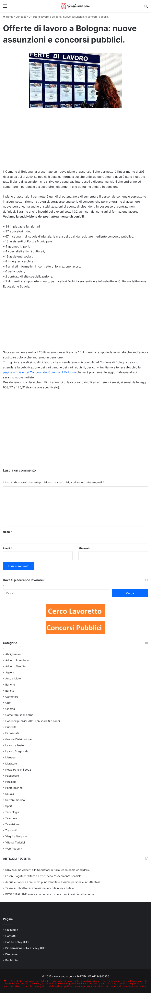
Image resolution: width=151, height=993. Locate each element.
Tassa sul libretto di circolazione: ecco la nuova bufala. (40, 888)
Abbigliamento (14, 654)
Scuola (9, 793)
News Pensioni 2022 (18, 769)
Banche (10, 684)
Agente (9, 672)
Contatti (10, 936)
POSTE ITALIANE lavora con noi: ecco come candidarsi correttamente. (50, 894)
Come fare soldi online (19, 714)
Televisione (12, 824)
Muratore (11, 763)
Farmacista (12, 733)
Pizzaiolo (10, 781)
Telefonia (11, 818)
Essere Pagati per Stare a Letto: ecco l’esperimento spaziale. (43, 876)
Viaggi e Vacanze (16, 836)
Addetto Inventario (17, 660)
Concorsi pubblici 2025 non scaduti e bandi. (33, 721)
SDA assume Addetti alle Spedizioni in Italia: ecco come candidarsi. (47, 869)
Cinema (10, 708)
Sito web (83, 548)
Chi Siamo (11, 929)
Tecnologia (12, 812)
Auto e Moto (13, 678)
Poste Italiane (14, 787)
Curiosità (21, 16)
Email (7, 548)
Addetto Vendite (15, 666)
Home (9, 16)
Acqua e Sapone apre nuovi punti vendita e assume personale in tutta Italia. (53, 882)
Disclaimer (11, 954)
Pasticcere (12, 775)
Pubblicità (11, 960)
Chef (8, 702)
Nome (7, 531)
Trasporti (11, 830)
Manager (11, 757)
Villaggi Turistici (15, 842)
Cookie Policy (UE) (17, 942)
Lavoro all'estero (15, 745)
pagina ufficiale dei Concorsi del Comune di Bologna (39, 372)
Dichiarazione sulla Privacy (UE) (25, 948)
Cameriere (11, 696)
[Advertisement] (75, 140)
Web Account (13, 848)
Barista (9, 690)
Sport (8, 806)
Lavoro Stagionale (16, 751)
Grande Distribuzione (18, 739)
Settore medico (15, 800)
